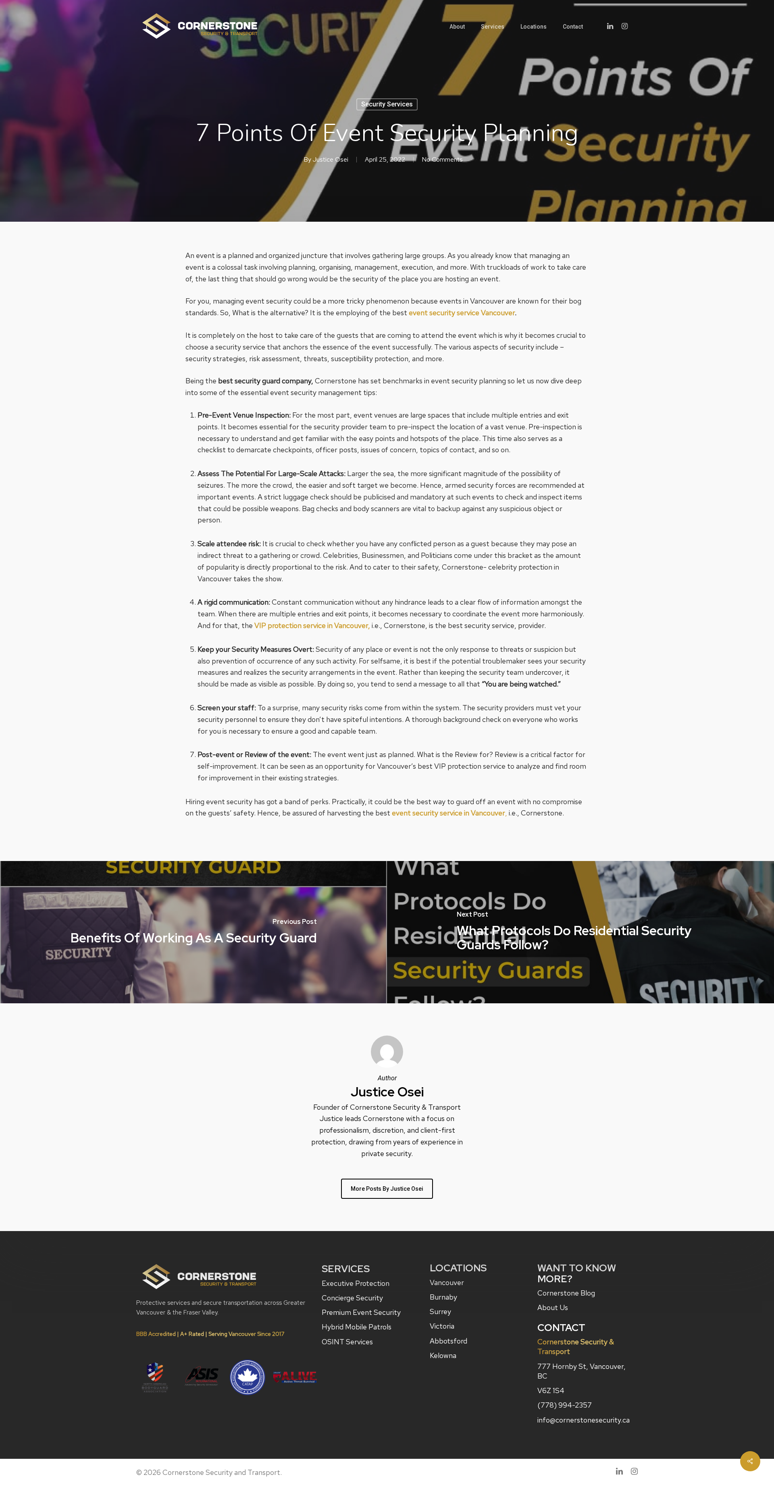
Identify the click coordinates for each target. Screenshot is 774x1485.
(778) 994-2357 (564, 1405)
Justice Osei (330, 159)
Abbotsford (448, 1341)
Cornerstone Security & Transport (575, 1346)
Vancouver (447, 1282)
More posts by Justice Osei (387, 1189)
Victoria (442, 1326)
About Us (552, 1307)
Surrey (440, 1311)
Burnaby (443, 1297)
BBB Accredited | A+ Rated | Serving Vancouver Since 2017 (210, 1333)
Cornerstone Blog (566, 1293)
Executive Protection (355, 1283)
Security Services (387, 104)
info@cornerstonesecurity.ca (583, 1420)
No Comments (442, 159)
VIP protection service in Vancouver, (312, 625)
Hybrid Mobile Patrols (356, 1326)
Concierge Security (352, 1297)
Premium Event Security (361, 1312)
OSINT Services (347, 1341)
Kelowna (443, 1355)
